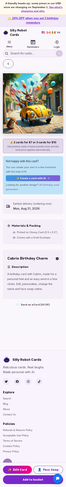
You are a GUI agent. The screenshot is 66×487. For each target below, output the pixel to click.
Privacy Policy (11, 451)
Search (7, 398)
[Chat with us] (57, 478)
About (6, 409)
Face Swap (48, 469)
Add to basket (33, 479)
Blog (5, 403)
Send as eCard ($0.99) (33, 304)
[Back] (8, 63)
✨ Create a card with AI (31, 178)
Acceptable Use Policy (16, 435)
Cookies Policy (11, 446)
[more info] (57, 258)
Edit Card (17, 469)
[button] (33, 103)
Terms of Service (12, 440)
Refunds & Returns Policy (17, 430)
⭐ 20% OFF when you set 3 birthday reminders (33, 20)
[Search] (59, 53)
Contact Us (9, 414)
